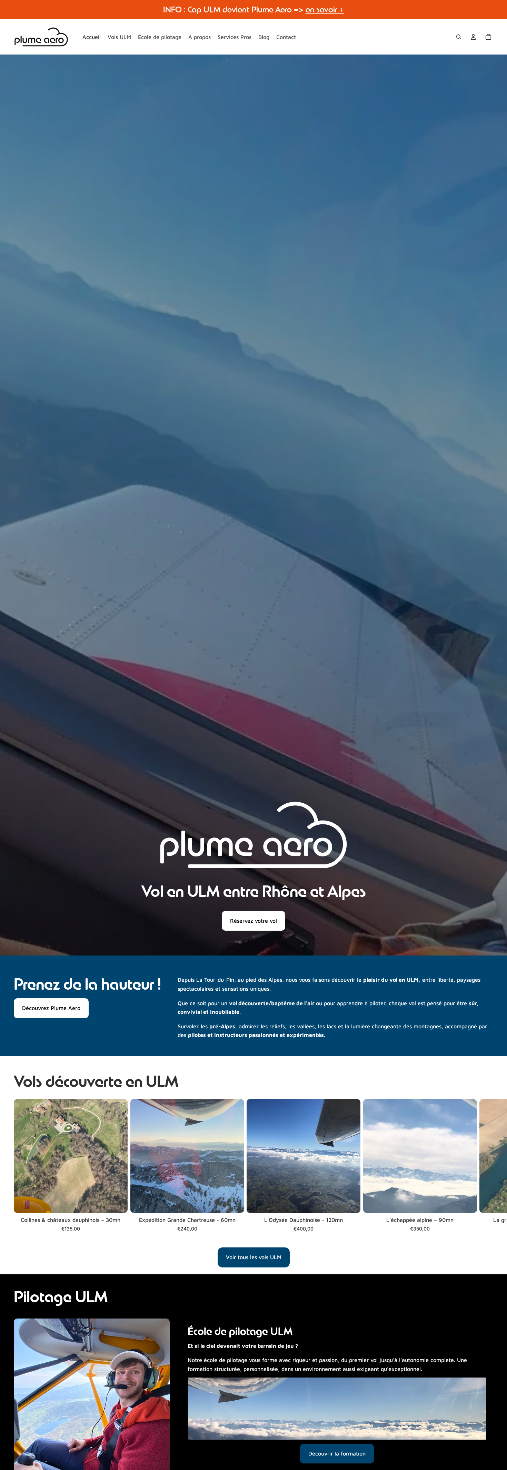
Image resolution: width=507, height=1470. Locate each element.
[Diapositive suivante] (485, 1169)
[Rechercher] (458, 37)
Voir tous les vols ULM (253, 1257)
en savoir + (325, 9)
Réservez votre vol (253, 921)
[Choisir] (117, 1202)
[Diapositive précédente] (24, 1396)
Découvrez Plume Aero (51, 1008)
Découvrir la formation (337, 1453)
